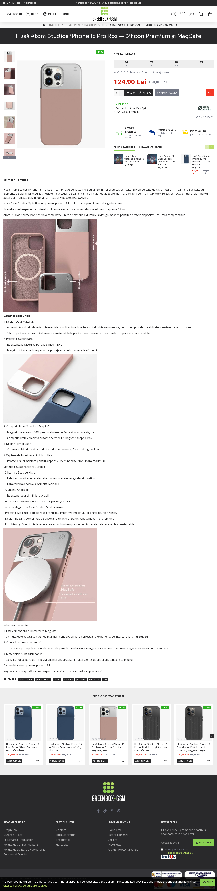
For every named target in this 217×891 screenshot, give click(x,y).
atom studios (25, 679)
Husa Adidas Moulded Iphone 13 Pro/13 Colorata (134, 159)
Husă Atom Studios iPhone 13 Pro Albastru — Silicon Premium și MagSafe (201, 162)
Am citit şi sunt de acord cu (178, 851)
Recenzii (23, 180)
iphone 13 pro (43, 679)
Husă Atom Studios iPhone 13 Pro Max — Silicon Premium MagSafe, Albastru (22, 747)
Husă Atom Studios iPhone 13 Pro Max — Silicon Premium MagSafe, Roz (108, 747)
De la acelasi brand (150, 147)
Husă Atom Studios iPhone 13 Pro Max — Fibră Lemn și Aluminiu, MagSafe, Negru (193, 747)
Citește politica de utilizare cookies (25, 885)
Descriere (9, 180)
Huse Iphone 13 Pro (94, 24)
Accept (209, 882)
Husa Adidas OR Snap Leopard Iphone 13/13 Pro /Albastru (166, 160)
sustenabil (94, 679)
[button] (9, 50)
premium (81, 679)
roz (105, 679)
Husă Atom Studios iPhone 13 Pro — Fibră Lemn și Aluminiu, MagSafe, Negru (150, 747)
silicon (57, 679)
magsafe (68, 679)
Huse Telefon (56, 24)
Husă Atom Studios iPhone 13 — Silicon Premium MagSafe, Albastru (65, 747)
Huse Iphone (73, 24)
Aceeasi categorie (124, 147)
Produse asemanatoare (108, 696)
